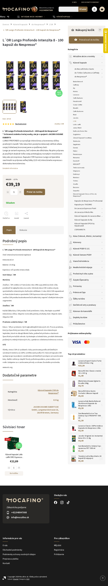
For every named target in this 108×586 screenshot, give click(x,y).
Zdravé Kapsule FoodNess (82, 138)
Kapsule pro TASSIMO (83, 204)
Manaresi (76, 157)
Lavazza (76, 95)
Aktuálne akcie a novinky (84, 56)
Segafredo (76, 144)
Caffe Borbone (78, 111)
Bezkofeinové (78, 81)
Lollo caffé (77, 124)
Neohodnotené (20, 124)
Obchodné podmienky (90, 2)
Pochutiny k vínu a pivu (83, 273)
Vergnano (76, 171)
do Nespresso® (81, 76)
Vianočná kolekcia (81, 261)
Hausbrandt (77, 101)
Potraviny (77, 286)
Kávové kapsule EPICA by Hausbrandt (85, 224)
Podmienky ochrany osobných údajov (19, 554)
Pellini (75, 151)
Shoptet (15, 579)
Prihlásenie (59, 554)
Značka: (59, 124)
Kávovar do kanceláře (82, 311)
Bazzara (76, 187)
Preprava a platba (10, 558)
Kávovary (77, 242)
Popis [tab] (9, 230)
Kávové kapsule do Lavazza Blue (87, 216)
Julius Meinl (77, 128)
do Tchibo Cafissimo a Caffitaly (87, 73)
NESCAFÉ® (76, 164)
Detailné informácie (10, 168)
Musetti (75, 108)
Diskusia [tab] (23, 230)
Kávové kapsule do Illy (83, 220)
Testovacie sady (79, 167)
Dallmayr (76, 174)
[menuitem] (33, 17)
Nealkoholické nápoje (82, 267)
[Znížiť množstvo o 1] (8, 192)
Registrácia (59, 549)
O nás (74, 2)
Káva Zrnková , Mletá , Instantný (87, 236)
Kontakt (6, 563)
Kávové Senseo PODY (82, 254)
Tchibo (75, 181)
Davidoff (76, 161)
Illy (74, 88)
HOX (27, 579)
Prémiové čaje (79, 292)
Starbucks (76, 141)
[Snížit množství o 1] (9, 468)
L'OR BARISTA (80, 229)
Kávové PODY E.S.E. (81, 248)
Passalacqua (77, 154)
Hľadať (83, 9)
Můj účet (57, 545)
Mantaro (76, 177)
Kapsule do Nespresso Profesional (88, 201)
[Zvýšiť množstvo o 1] (20, 192)
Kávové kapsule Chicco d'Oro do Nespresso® (85, 195)
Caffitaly (76, 85)
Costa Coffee (77, 105)
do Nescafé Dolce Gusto (84, 69)
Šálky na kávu (79, 298)
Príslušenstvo (79, 323)
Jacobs (75, 118)
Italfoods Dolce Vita (80, 131)
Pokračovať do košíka (89, 39)
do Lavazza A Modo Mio (84, 212)
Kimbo (75, 91)
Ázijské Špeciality (81, 279)
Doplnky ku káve (80, 317)
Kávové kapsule (80, 62)
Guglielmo (77, 134)
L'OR (74, 121)
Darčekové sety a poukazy (84, 304)
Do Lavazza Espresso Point (85, 208)
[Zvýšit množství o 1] (19, 468)
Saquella (76, 190)
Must (74, 114)
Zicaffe (75, 184)
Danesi (75, 148)
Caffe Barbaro (78, 98)
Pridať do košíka (34, 192)
